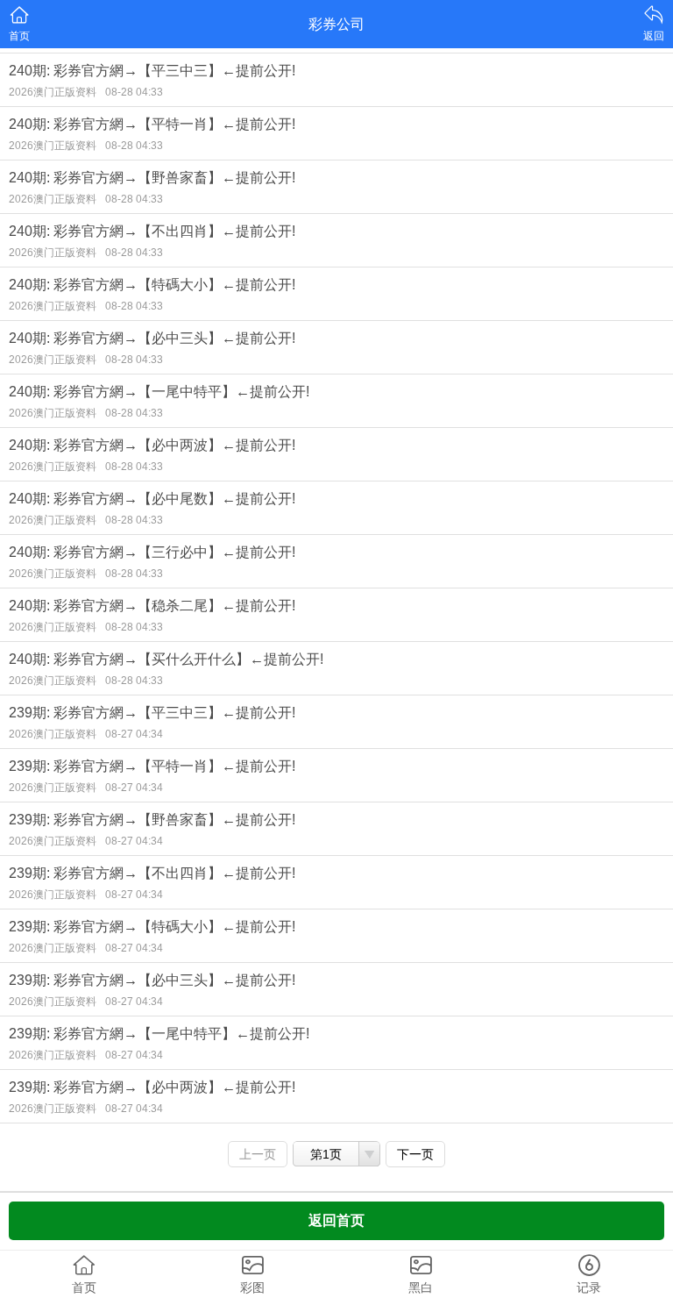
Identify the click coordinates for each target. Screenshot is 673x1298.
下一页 (415, 1154)
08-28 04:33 (134, 92)
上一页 (257, 1154)
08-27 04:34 (134, 734)
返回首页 (336, 1220)
